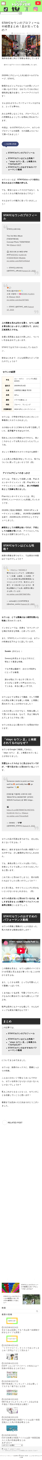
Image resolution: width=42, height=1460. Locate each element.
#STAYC (15, 255)
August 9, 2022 (29, 826)
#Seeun (13, 245)
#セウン (14, 570)
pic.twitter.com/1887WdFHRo (18, 594)
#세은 (19, 245)
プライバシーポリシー (6, 1455)
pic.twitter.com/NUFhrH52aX (18, 261)
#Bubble (22, 258)
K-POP (12, 1449)
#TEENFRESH (12, 258)
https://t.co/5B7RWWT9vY (17, 810)
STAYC (5, 18)
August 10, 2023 (29, 271)
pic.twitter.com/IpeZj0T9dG (18, 300)
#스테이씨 (23, 255)
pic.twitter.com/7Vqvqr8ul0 (17, 816)
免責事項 (16, 1455)
